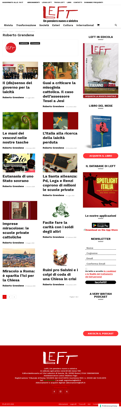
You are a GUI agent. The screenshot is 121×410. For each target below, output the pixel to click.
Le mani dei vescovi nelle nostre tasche (15, 137)
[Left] (60, 14)
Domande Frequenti (93, 2)
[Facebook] (54, 391)
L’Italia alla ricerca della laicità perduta (60, 137)
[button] (116, 25)
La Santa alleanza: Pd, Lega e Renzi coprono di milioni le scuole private (60, 183)
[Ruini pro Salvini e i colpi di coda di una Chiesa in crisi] (60, 257)
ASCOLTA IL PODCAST (101, 333)
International (85, 25)
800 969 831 (49, 380)
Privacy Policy (60, 387)
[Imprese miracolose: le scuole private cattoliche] (20, 210)
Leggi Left (47, 2)
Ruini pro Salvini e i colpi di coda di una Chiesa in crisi (60, 274)
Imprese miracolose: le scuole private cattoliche (16, 230)
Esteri (56, 25)
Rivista (8, 25)
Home (5, 31)
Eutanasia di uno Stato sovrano (18, 178)
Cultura (68, 25)
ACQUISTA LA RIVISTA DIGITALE (100, 96)
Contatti (77, 2)
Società (44, 25)
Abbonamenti (33, 2)
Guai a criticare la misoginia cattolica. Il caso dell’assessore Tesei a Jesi (59, 92)
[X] (66, 391)
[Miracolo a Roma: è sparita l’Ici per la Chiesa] (20, 257)
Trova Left (59, 2)
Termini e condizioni (60, 385)
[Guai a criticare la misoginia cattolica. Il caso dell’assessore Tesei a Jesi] (60, 70)
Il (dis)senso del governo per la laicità (17, 87)
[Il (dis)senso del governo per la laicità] (20, 70)
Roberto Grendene (13, 97)
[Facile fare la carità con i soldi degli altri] (60, 210)
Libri (69, 2)
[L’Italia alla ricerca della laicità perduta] (60, 120)
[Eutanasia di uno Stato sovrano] (20, 163)
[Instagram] (60, 391)
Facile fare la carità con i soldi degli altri (58, 227)
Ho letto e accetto (100, 274)
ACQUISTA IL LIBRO (100, 155)
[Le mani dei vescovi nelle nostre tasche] (20, 120)
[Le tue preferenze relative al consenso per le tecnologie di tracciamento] (108, 406)
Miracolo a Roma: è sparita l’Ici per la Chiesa (19, 275)
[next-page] (14, 297)
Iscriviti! (101, 282)
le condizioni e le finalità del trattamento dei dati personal (100, 274)
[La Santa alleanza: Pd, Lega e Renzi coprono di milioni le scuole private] (60, 163)
